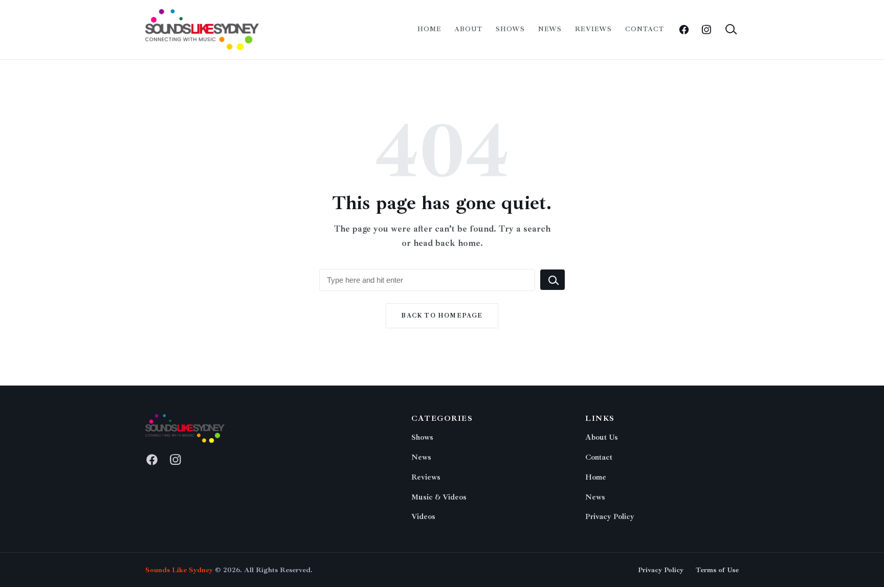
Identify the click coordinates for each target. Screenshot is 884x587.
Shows (510, 29)
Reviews (593, 29)
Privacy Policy (609, 517)
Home (429, 29)
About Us (601, 437)
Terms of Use (717, 570)
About (468, 29)
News (550, 29)
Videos (423, 517)
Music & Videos (439, 497)
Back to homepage (441, 316)
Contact (644, 29)
